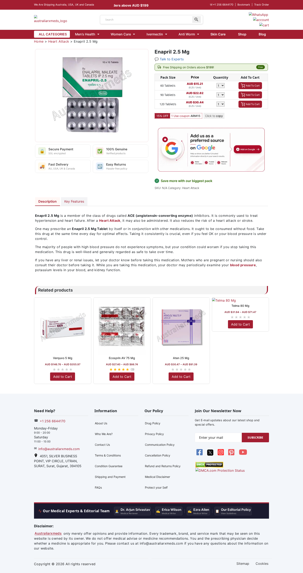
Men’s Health (85, 34)
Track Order (261, 4)
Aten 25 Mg (181, 358)
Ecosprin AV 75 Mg (122, 358)
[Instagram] (221, 454)
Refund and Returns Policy (163, 466)
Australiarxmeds (48, 533)
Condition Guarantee (108, 466)
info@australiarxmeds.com (59, 449)
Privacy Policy (154, 434)
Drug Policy (152, 423)
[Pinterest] (232, 454)
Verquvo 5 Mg (62, 358)
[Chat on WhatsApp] (258, 14)
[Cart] (264, 25)
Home (39, 41)
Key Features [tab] (74, 201)
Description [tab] (47, 201)
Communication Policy (160, 444)
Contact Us (102, 444)
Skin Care (217, 34)
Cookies (262, 564)
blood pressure (243, 265)
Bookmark (243, 4)
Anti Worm (187, 34)
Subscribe (255, 437)
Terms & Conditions (108, 455)
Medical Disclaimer (157, 476)
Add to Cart (62, 377)
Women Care (121, 34)
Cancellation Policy (157, 455)
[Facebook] (200, 454)
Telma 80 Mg (240, 305)
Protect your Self (156, 487)
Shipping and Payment (110, 476)
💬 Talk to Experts (169, 59)
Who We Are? (104, 434)
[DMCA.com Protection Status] (209, 464)
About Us (101, 423)
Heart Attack (58, 41)
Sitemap (242, 564)
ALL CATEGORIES (53, 34)
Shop (242, 34)
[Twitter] (210, 454)
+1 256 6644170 (221, 4)
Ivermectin (155, 34)
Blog (262, 34)
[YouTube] (243, 454)
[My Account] (261, 20)
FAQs (98, 487)
